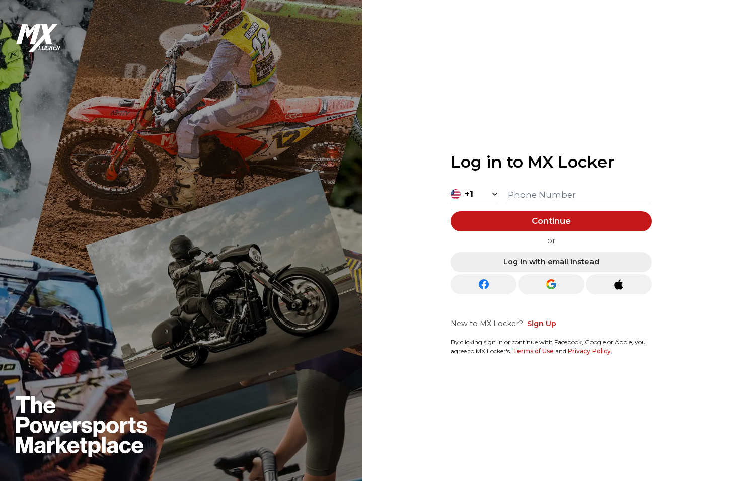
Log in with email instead (551, 261)
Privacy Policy (589, 351)
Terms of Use (533, 351)
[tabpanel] (551, 250)
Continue (551, 221)
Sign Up (541, 323)
